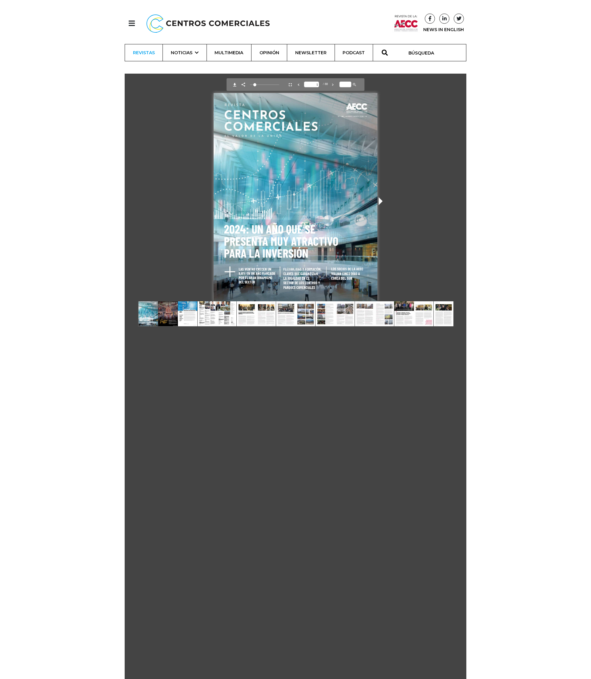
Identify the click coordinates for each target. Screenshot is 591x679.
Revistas (144, 52)
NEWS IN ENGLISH (443, 29)
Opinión (269, 52)
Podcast (354, 52)
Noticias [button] (181, 52)
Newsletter (311, 52)
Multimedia (229, 52)
